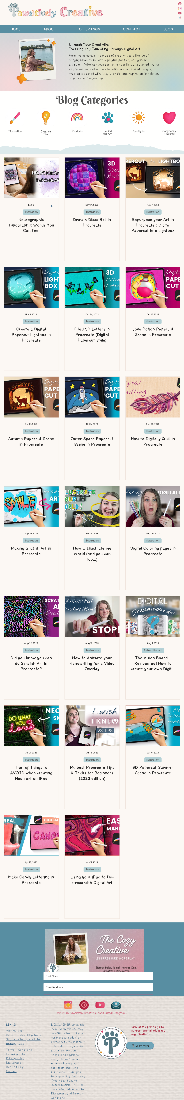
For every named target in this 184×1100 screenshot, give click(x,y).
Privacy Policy (15, 1058)
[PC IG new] (180, 8)
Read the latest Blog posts (23, 1035)
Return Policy (15, 1067)
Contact (11, 1071)
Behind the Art (153, 650)
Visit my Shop (15, 1030)
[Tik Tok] (180, 18)
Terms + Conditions (19, 1049)
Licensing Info (15, 1054)
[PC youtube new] (180, 13)
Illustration (31, 212)
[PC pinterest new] (180, 4)
